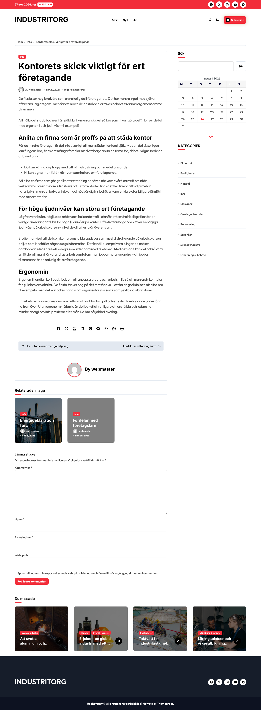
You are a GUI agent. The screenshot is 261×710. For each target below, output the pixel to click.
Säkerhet (186, 234)
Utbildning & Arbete (193, 255)
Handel (185, 183)
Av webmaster (33, 89)
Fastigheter (188, 173)
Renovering (187, 224)
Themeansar (165, 703)
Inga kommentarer (74, 89)
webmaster (103, 369)
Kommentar (23, 467)
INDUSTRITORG (41, 19)
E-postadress (24, 537)
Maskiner (186, 204)
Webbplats (21, 555)
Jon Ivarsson (33, 431)
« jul (211, 136)
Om (135, 20)
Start (115, 20)
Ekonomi (186, 163)
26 (202, 119)
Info (22, 56)
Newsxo (148, 703)
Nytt (125, 20)
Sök (181, 53)
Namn (20, 519)
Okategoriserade (191, 214)
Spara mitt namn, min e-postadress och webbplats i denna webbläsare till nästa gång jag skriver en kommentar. (88, 573)
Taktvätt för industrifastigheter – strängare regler (155, 643)
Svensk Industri (190, 245)
